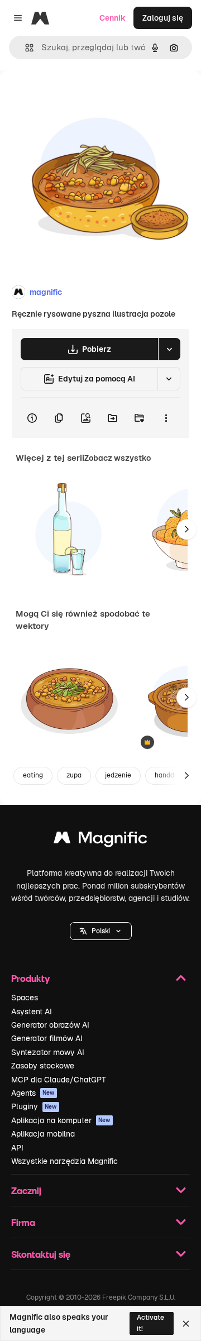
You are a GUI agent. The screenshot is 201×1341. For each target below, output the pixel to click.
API (17, 1148)
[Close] (186, 1323)
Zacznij (26, 1190)
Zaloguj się (162, 18)
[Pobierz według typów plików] (169, 349)
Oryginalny (77, 95)
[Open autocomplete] (24, 48)
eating (33, 775)
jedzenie (118, 775)
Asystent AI (31, 1011)
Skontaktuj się (40, 1254)
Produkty (30, 978)
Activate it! (150, 1323)
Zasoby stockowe (42, 1066)
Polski (101, 931)
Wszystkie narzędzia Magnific (64, 1161)
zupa (74, 775)
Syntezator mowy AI (47, 1052)
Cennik (112, 18)
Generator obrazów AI (50, 1025)
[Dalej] (186, 529)
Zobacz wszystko (117, 458)
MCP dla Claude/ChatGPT (58, 1080)
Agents (33, 1093)
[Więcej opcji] (166, 418)
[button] (101, 931)
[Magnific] (100, 840)
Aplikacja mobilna (43, 1134)
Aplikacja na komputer (61, 1120)
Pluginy (34, 1106)
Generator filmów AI (47, 1038)
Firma (23, 1222)
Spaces (24, 997)
